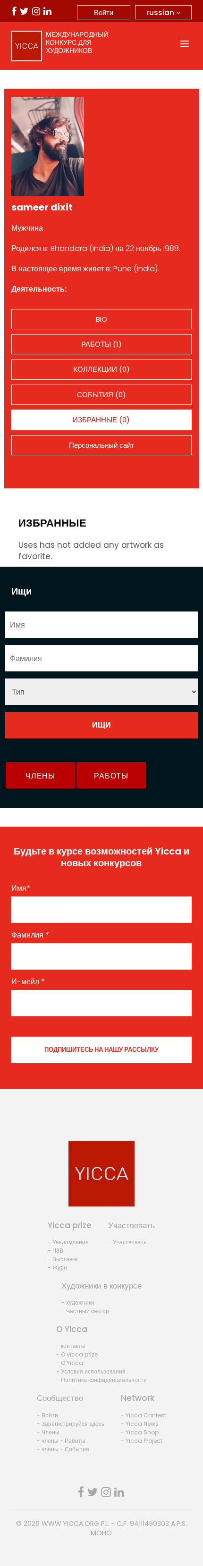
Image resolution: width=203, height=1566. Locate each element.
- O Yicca (69, 1363)
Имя (20, 888)
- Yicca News (140, 1424)
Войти (103, 12)
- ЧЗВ (55, 1251)
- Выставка (63, 1259)
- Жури (57, 1268)
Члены (40, 775)
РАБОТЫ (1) (101, 344)
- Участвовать (127, 1242)
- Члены (48, 1432)
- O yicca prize (77, 1354)
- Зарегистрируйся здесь (70, 1424)
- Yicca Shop (140, 1432)
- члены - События (63, 1449)
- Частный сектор (85, 1311)
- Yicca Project (141, 1441)
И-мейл (28, 982)
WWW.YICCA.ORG (70, 1523)
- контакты (70, 1346)
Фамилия (30, 935)
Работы (111, 775)
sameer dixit (42, 207)
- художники (77, 1302)
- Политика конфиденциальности (101, 1380)
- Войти (47, 1415)
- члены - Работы (61, 1441)
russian (161, 12)
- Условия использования (91, 1371)
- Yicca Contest (143, 1415)
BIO (101, 319)
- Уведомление (68, 1242)
